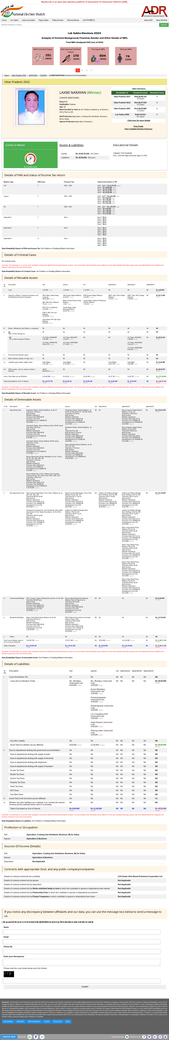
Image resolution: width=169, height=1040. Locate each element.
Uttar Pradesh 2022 (19, 75)
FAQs (67, 1021)
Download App (118, 1037)
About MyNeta (161, 20)
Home (4, 20)
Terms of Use (58, 1021)
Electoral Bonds (73, 20)
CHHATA (43, 75)
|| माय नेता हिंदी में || (89, 20)
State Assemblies (28, 20)
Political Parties (58, 20)
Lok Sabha (14, 20)
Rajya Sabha (43, 20)
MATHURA (33, 75)
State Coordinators (34, 1021)
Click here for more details (138, 120)
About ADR (148, 20)
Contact (46, 1021)
